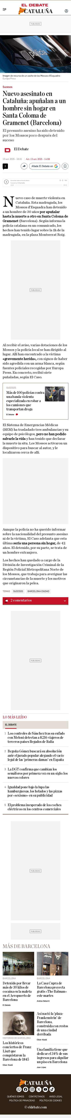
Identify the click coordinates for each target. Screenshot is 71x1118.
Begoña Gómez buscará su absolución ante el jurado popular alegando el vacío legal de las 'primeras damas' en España (36, 755)
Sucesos (18, 591)
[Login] (66, 11)
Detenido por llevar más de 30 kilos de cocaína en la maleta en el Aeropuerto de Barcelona (17, 991)
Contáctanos (37, 1096)
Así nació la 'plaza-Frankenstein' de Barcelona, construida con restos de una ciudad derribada (52, 1024)
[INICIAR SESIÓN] (66, 11)
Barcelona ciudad (38, 591)
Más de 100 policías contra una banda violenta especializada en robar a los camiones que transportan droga (25, 401)
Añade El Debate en (42, 166)
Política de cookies (50, 1100)
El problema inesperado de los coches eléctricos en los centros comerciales (34, 807)
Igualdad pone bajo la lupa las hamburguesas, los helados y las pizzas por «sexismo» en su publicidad (35, 791)
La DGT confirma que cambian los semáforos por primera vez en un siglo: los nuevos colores (38, 773)
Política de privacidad (22, 1100)
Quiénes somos (15, 1096)
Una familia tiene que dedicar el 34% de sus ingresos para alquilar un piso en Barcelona (52, 1056)
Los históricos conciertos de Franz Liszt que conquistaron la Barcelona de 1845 (17, 1051)
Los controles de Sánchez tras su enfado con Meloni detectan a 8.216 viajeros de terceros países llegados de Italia (36, 738)
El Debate (21, 149)
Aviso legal (56, 1096)
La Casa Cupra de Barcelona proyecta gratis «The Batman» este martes (52, 989)
